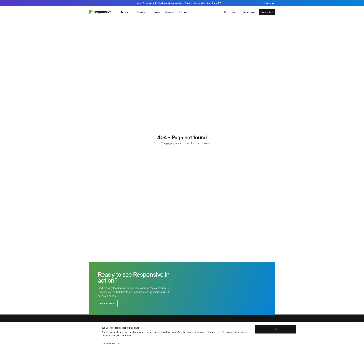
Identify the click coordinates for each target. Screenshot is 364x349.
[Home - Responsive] (100, 12)
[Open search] (225, 12)
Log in (234, 12)
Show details (108, 343)
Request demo (267, 12)
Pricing (157, 12)
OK (275, 329)
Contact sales (249, 12)
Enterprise (169, 12)
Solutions (141, 12)
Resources (183, 12)
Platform (124, 12)
